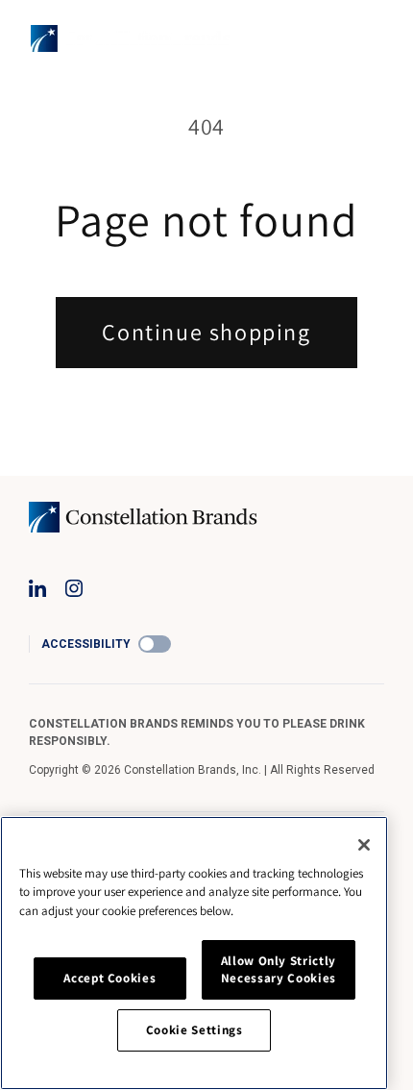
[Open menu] (370, 38)
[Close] (364, 845)
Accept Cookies (109, 978)
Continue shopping (206, 331)
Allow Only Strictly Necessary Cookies (278, 969)
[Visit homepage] (130, 38)
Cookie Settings (194, 1030)
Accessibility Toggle (154, 644)
